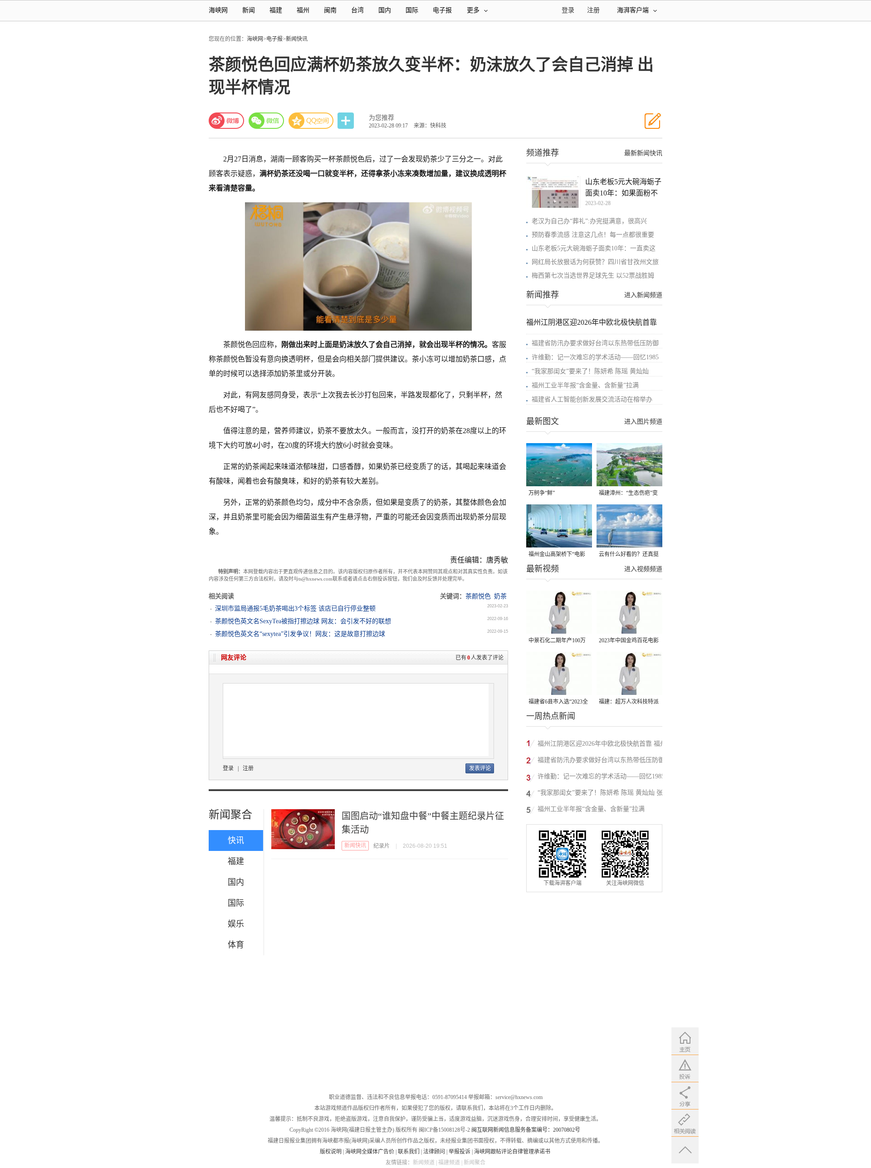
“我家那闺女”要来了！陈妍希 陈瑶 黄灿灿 (590, 371)
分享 (347, 120)
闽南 (330, 10)
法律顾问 (434, 1151)
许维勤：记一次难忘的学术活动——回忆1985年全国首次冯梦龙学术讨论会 (601, 777)
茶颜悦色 (478, 596)
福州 (303, 10)
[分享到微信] (266, 120)
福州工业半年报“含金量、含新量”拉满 (585, 385)
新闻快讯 (297, 39)
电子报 (442, 10)
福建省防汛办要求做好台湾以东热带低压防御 (595, 343)
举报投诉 (459, 1151)
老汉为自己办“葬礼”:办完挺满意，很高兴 (589, 221)
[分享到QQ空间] (311, 120)
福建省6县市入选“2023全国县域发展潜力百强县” (558, 702)
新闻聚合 (230, 815)
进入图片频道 (643, 421)
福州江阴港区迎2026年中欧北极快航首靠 (591, 322)
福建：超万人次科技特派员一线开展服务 (629, 702)
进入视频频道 (643, 569)
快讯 (236, 840)
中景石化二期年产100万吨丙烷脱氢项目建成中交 (558, 641)
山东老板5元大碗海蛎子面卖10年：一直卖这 (594, 248)
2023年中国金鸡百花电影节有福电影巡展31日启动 (629, 641)
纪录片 (381, 846)
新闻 (248, 10)
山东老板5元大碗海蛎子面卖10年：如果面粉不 (623, 187)
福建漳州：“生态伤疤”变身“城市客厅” (628, 494)
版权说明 (331, 1151)
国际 (412, 10)
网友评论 (233, 657)
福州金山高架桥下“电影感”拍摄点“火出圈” (556, 555)
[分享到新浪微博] (226, 120)
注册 (593, 10)
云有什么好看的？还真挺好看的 (629, 555)
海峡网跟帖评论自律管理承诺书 (512, 1151)
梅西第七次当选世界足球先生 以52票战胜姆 (593, 275)
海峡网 (218, 10)
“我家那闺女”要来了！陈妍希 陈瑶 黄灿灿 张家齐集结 (603, 794)
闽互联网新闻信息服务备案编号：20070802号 (525, 1130)
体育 (236, 944)
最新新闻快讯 (643, 153)
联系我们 (409, 1151)
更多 (473, 10)
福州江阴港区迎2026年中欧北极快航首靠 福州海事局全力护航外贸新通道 (602, 745)
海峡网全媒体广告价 (369, 1151)
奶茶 (500, 596)
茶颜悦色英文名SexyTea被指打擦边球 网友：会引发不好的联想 (303, 621)
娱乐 (236, 924)
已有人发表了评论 (479, 658)
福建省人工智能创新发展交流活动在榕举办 (592, 399)
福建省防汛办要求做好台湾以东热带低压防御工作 (601, 761)
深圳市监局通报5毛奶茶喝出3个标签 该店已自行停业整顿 (295, 608)
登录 (228, 768)
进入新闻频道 (643, 295)
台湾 (357, 10)
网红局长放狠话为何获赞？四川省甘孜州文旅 (595, 262)
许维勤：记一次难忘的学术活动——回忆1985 (595, 357)
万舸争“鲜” (541, 493)
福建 (275, 10)
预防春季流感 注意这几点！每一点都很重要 (593, 234)
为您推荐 (381, 117)
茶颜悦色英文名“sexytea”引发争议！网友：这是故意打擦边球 (300, 633)
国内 (384, 10)
